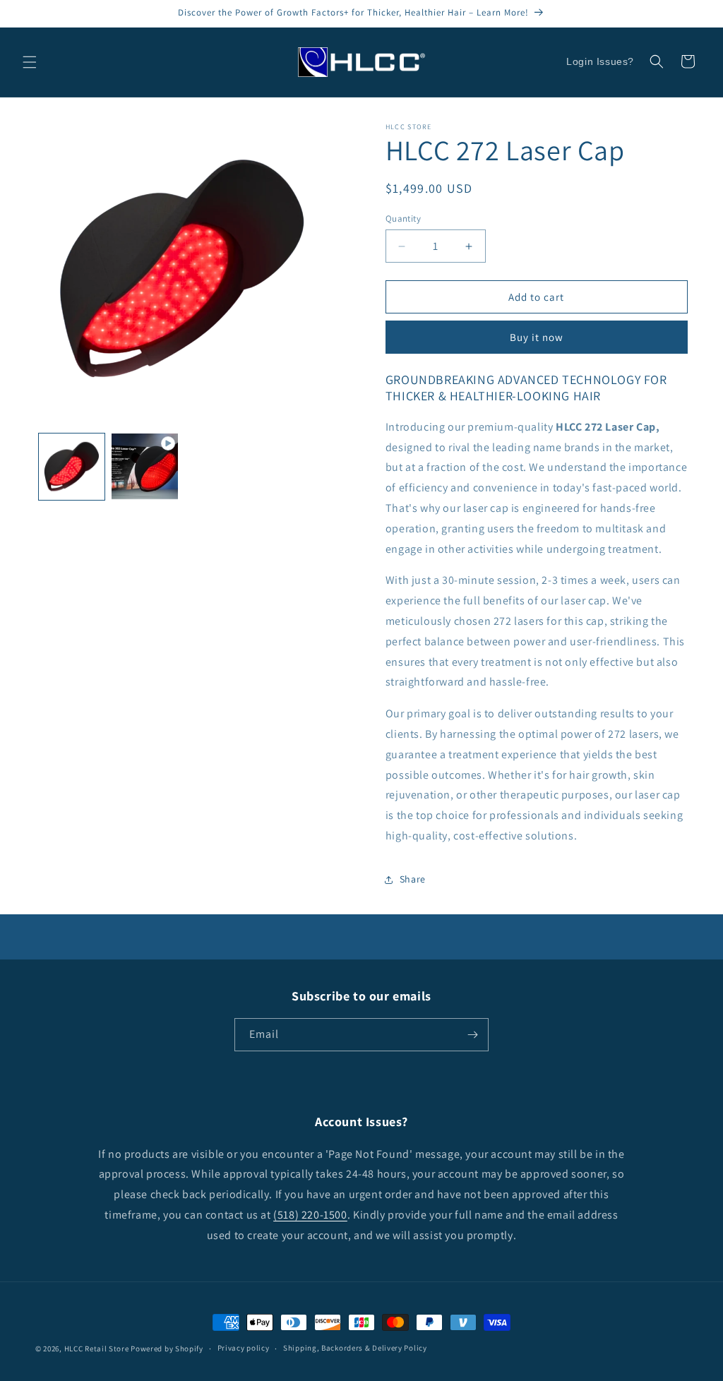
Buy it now (536, 337)
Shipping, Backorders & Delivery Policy (355, 1348)
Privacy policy (243, 1348)
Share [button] (413, 879)
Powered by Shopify (167, 1348)
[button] (29, 62)
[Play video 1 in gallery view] (144, 466)
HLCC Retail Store (96, 1348)
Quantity (403, 219)
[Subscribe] (472, 1034)
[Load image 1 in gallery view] (71, 466)
